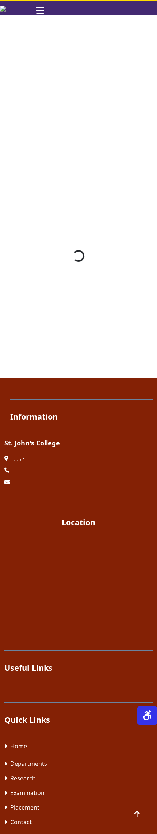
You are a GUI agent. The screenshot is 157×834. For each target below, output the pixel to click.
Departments (28, 764)
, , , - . (21, 458)
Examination (27, 793)
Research (23, 778)
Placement (24, 807)
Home (18, 746)
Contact (21, 822)
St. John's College (32, 443)
